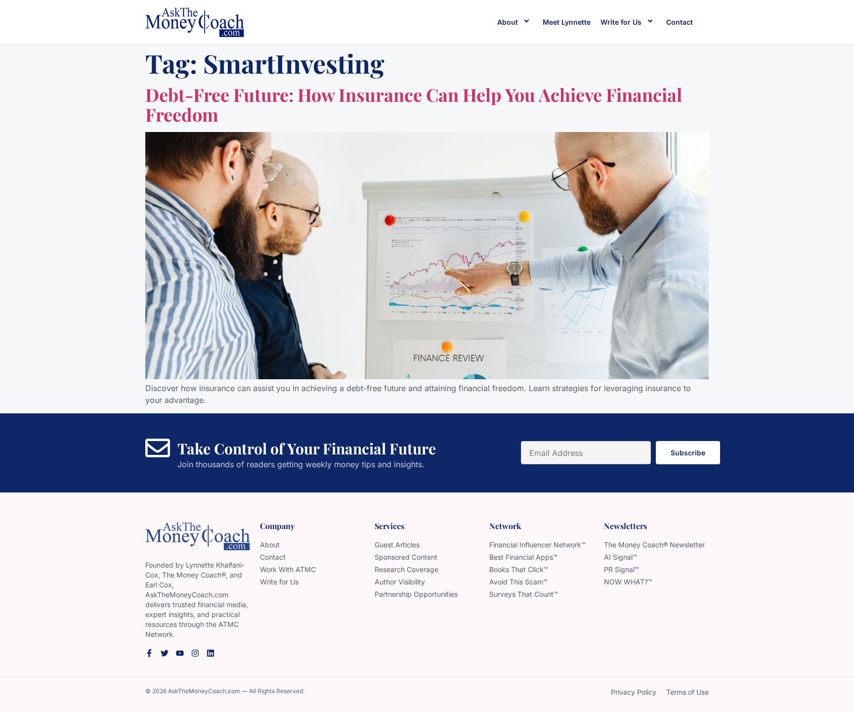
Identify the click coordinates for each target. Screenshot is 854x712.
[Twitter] (165, 653)
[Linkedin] (210, 653)
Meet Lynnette (567, 22)
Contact (679, 22)
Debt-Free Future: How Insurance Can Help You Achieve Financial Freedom (413, 104)
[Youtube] (180, 653)
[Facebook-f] (149, 653)
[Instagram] (195, 653)
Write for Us (620, 22)
